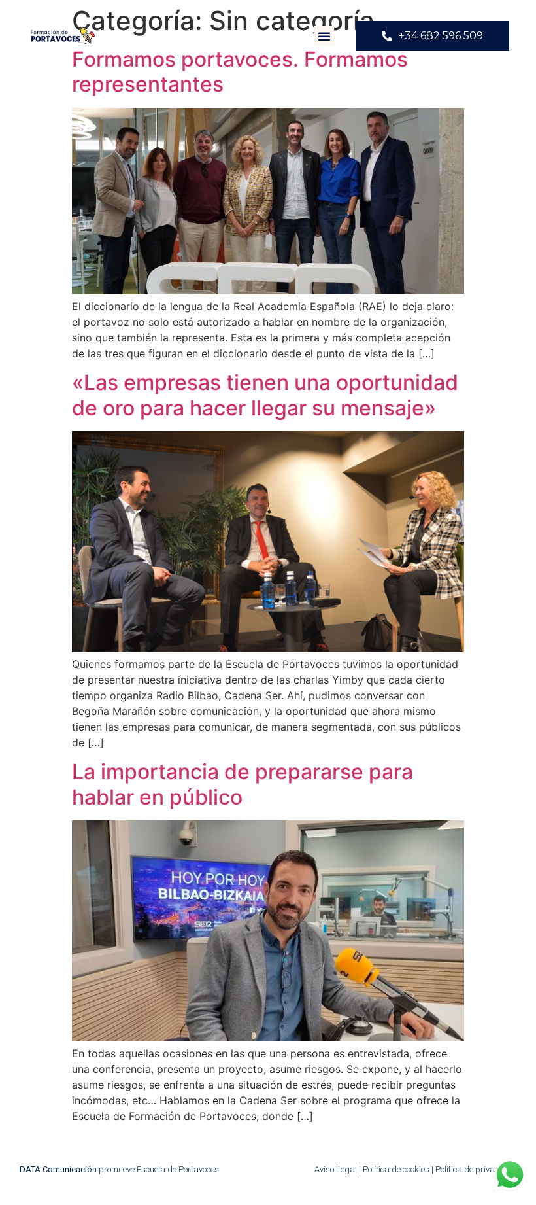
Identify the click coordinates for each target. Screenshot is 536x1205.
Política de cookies (397, 1169)
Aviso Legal (336, 1169)
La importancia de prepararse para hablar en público (242, 784)
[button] (324, 36)
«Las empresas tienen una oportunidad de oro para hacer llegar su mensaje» (265, 395)
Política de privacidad (475, 1169)
